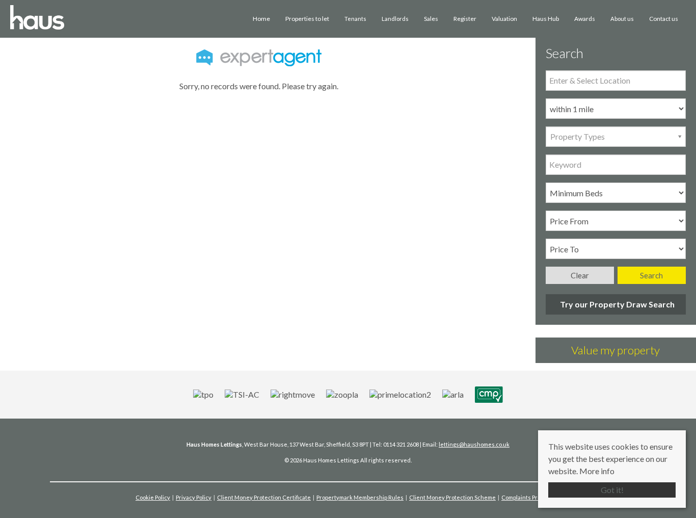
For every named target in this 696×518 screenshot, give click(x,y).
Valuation (504, 18)
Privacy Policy (193, 497)
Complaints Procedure (530, 497)
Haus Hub (545, 18)
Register (464, 18)
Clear (580, 275)
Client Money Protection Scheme (452, 497)
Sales (431, 18)
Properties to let (307, 18)
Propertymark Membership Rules (360, 497)
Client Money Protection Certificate (264, 497)
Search (651, 275)
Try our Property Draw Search (616, 304)
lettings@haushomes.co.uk (474, 444)
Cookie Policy (153, 497)
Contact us (663, 18)
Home (261, 18)
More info (596, 471)
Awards (584, 18)
